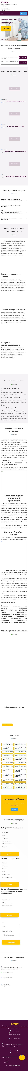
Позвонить (23, 13)
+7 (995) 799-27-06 (5, 10)
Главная (2, 39)
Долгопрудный (14, 984)
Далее (9, 854)
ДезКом (4, 2)
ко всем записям (7, 724)
